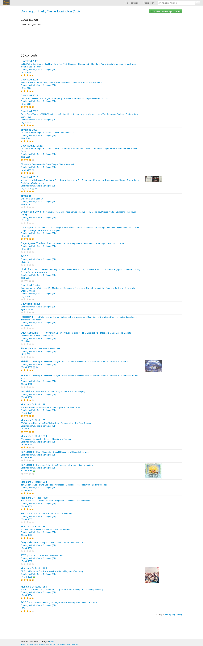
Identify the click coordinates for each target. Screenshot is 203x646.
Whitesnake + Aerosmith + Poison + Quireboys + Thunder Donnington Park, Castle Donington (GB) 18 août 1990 (46, 440)
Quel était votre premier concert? (60, 644)
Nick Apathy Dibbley (173, 614)
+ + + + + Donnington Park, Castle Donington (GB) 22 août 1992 (53, 394)
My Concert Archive (6, 3)
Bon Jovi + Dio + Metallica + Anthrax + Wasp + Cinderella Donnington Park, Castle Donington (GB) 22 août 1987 (45, 530)
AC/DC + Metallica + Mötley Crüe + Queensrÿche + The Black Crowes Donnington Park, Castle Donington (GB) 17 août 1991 (51, 408)
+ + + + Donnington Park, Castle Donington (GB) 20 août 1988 (55, 455)
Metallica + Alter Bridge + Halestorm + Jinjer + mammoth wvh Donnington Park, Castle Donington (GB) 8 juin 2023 (47, 133)
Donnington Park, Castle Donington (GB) (50, 11)
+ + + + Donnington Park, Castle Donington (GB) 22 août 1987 (46, 516)
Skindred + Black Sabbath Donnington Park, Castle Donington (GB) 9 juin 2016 (38, 200)
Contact (75, 644)
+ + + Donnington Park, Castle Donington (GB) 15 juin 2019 (47, 167)
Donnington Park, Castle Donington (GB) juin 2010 (38, 259)
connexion (149, 2)
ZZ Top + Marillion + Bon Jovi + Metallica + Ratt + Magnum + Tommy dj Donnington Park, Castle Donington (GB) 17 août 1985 (52, 572)
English (51, 641)
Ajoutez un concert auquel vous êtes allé (34, 644)
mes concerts (132, 2)
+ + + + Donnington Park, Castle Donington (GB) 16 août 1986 (52, 545)
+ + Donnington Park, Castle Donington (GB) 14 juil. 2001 (40, 351)
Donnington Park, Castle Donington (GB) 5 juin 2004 (38, 306)
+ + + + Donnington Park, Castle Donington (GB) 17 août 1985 (42, 558)
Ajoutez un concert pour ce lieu (166, 11)
